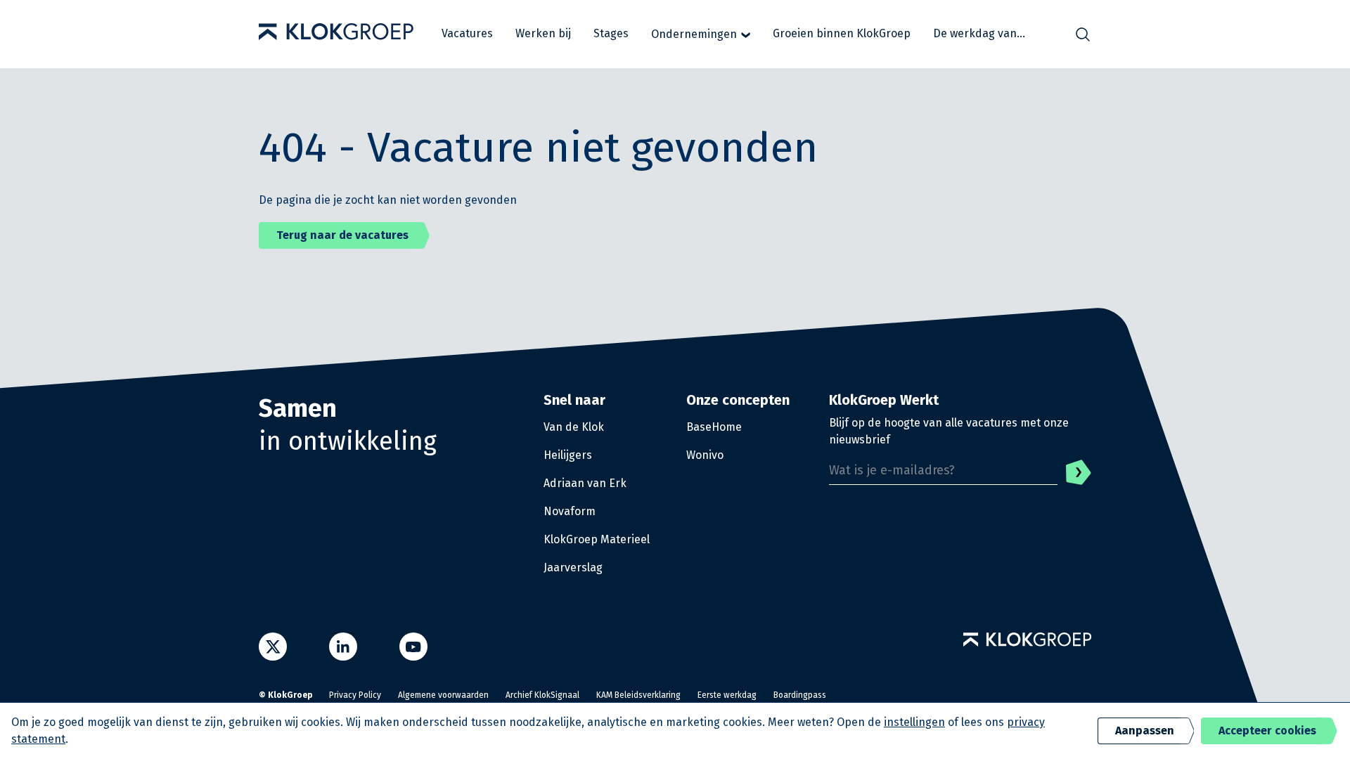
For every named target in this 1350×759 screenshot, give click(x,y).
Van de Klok (574, 427)
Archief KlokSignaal (542, 695)
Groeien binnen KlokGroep (842, 33)
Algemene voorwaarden (443, 695)
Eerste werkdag (727, 695)
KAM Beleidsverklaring (638, 695)
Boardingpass (799, 695)
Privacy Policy (355, 695)
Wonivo (705, 455)
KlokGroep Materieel (597, 539)
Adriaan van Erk (585, 483)
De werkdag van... (979, 33)
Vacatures (467, 33)
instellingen (914, 722)
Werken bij (543, 33)
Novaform (570, 511)
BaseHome (714, 427)
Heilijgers (568, 455)
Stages (611, 33)
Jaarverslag (573, 567)
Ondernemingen (694, 34)
